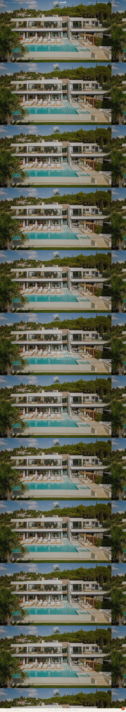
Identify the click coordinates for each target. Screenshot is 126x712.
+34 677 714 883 (105, 2)
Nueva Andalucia (67, 359)
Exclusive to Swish (63, 348)
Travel (31, 2)
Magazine (89, 2)
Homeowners (20, 2)
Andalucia (57, 359)
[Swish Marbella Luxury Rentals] (63, 2)
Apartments (14, 2)
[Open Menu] (118, 3)
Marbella (61, 359)
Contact (98, 2)
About (94, 2)
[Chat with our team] (123, 708)
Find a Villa (8, 2)
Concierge (27, 2)
